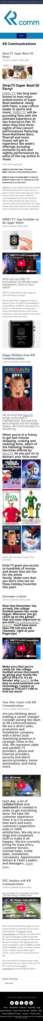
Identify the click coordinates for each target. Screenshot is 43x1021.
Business (22, 1007)
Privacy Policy (35, 1014)
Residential (13, 1007)
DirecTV (28, 415)
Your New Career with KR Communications (19, 703)
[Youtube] (31, 1003)
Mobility (34, 1011)
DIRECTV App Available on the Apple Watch (20, 221)
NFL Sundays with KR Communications (16, 882)
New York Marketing (21, 1018)
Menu (21, 36)
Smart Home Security (21, 1011)
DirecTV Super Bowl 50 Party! (17, 55)
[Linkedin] (26, 1003)
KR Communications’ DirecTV (21, 624)
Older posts (9, 983)
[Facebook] (17, 1003)
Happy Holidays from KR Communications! (18, 356)
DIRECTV (9, 93)
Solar (40, 1011)
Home (5, 1007)
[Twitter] (12, 1003)
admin (27, 60)
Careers (26, 1014)
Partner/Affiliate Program (11, 1014)
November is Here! (14, 596)
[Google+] (21, 1003)
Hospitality (31, 1007)
